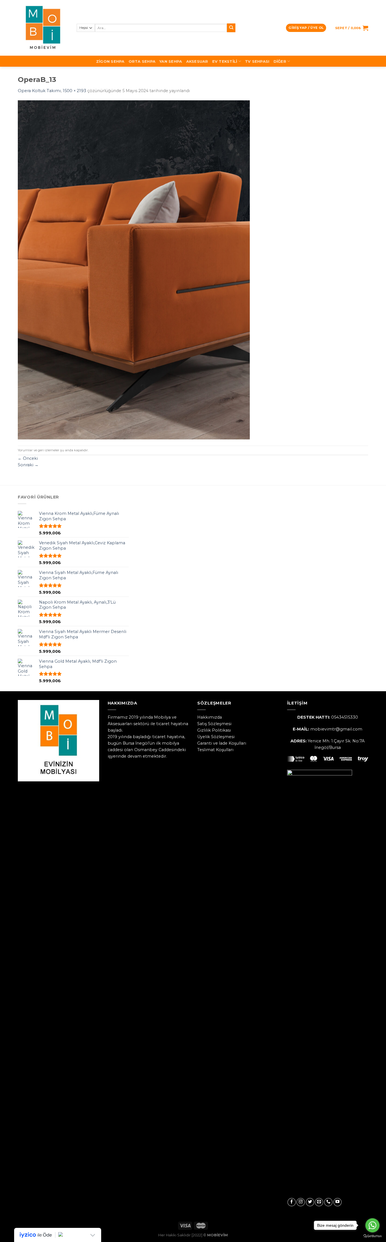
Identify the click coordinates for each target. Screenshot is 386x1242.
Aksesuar (197, 61)
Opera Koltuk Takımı (39, 90)
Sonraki (28, 464)
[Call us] (328, 1202)
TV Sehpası (257, 61)
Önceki (28, 458)
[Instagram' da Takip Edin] (300, 1202)
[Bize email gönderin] (319, 1202)
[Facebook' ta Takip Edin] (291, 1202)
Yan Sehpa (170, 61)
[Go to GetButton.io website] (372, 1236)
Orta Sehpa (142, 61)
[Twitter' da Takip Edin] (310, 1202)
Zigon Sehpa (110, 61)
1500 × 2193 (74, 90)
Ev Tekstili (224, 61)
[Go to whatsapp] (372, 1225)
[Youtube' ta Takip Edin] (337, 1202)
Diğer (280, 61)
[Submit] (231, 27)
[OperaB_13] (134, 269)
